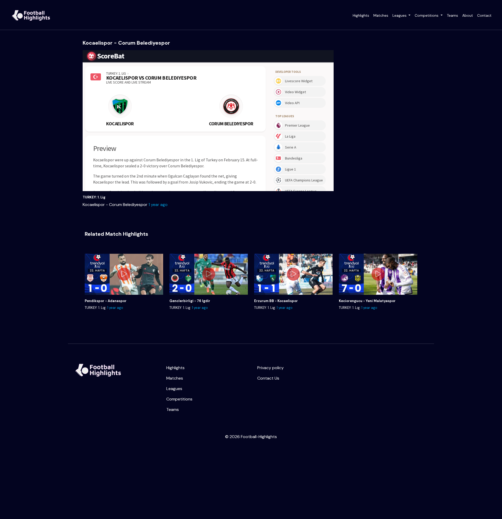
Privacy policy (270, 367)
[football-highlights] (97, 370)
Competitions (427, 15)
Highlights (361, 15)
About (467, 15)
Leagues (400, 15)
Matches (380, 15)
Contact (484, 15)
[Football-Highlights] (30, 15)
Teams (452, 15)
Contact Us (268, 378)
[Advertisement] (157, 480)
